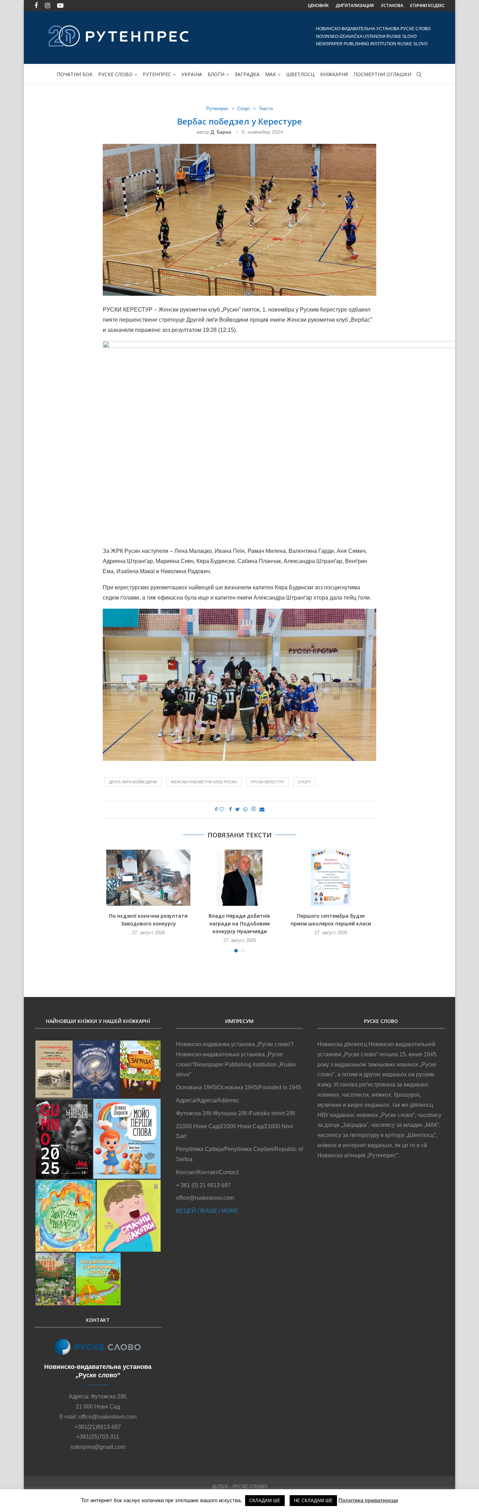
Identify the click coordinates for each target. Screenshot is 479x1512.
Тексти (266, 108)
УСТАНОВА (392, 5)
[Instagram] (47, 5)
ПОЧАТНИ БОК (75, 74)
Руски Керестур (267, 782)
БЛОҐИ (216, 74)
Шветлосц (300, 74)
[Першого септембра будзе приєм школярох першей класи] (331, 878)
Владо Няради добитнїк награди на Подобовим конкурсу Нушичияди (239, 923)
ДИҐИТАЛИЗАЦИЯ (355, 5)
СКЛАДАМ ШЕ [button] (265, 1500)
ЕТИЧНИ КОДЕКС (427, 5)
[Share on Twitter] (237, 809)
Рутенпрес (157, 74)
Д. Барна (221, 132)
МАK (270, 74)
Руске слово (115, 74)
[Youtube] (60, 5)
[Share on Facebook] (230, 809)
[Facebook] (36, 5)
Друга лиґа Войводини (133, 782)
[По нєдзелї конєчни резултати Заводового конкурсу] (148, 878)
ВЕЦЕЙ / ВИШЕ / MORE (207, 1211)
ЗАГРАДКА (247, 74)
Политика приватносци (368, 1500)
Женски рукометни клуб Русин (204, 782)
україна (191, 74)
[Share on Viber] (253, 809)
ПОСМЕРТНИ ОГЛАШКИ (382, 74)
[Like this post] (221, 809)
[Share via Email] (261, 809)
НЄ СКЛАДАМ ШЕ (313, 1500)
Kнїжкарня (334, 74)
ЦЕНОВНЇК (318, 5)
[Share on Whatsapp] (245, 809)
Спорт (243, 108)
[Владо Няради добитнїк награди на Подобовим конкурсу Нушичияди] (239, 878)
